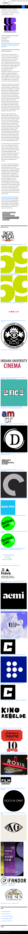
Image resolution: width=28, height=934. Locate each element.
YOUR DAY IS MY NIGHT (7, 920)
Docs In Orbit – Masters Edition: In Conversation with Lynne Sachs (13, 813)
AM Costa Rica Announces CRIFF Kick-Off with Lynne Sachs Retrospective (13, 424)
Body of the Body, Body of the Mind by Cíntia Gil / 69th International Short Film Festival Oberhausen (12, 274)
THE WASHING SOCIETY (7, 918)
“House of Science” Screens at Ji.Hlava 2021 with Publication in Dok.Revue (13, 582)
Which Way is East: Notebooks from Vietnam (10, 218)
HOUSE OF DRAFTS (6, 913)
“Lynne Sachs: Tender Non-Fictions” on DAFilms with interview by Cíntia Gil (14, 532)
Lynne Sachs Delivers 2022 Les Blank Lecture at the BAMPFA (13, 515)
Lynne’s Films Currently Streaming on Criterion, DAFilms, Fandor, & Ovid (14, 499)
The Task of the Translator (8, 215)
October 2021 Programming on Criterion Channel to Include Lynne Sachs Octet (13, 655)
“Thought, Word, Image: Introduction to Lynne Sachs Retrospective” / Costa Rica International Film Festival (11, 407)
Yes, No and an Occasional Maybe (7, 885)
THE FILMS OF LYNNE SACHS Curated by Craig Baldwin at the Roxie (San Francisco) (13, 776)
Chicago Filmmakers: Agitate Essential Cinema (10, 565)
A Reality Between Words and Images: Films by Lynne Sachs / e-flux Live (14, 321)
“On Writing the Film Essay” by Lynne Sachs (9, 876)
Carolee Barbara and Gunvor (9, 212)
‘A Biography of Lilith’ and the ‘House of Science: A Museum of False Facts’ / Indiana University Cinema (13, 378)
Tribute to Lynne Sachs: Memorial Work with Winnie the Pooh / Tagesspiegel (13, 245)
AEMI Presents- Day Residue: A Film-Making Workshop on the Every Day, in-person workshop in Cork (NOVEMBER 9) (13, 610)
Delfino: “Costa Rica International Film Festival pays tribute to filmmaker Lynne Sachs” (13, 453)
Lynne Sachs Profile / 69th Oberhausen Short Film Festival (12, 302)
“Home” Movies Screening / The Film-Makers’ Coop (11, 349)
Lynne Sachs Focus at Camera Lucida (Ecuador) (10, 638)
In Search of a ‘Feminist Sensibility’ (8, 841)
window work (6, 219)
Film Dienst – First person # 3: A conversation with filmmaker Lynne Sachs (13, 789)
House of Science (6, 214)
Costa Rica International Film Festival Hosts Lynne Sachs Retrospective (12, 470)
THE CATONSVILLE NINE (7, 916)
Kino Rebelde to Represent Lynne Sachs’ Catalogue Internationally (11, 728)
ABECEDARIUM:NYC (6, 911)
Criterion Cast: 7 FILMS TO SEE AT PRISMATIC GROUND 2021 (14, 700)
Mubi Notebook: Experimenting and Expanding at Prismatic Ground (12, 683)
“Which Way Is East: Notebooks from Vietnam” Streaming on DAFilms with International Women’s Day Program (13, 549)
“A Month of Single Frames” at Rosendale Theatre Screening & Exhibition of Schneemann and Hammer (13, 753)
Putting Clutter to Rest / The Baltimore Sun (9, 903)
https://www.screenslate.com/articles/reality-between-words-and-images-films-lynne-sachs (10, 45)
